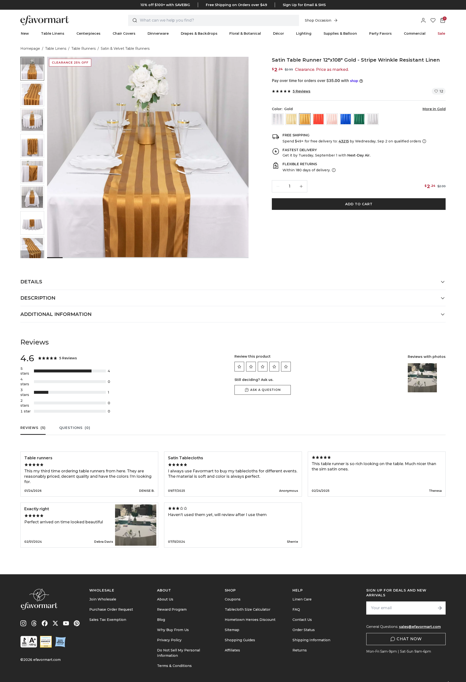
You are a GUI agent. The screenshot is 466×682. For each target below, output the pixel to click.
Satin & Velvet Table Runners (125, 48)
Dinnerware (158, 33)
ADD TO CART (359, 204)
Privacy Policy (169, 640)
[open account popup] (423, 20)
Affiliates (232, 650)
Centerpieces (88, 33)
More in (434, 109)
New (25, 33)
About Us (165, 599)
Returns (299, 650)
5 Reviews (301, 91)
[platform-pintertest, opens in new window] (77, 623)
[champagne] (291, 119)
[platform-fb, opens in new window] (45, 623)
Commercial (414, 33)
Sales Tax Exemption (107, 619)
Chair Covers (124, 33)
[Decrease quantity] (278, 186)
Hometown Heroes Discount (250, 619)
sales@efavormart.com (420, 626)
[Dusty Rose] (332, 119)
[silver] (373, 119)
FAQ (296, 609)
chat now (409, 639)
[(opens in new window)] (28, 642)
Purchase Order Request (111, 609)
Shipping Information (311, 640)
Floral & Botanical (245, 33)
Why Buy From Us (173, 630)
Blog (161, 619)
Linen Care (302, 599)
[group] (32, 69)
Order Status (303, 630)
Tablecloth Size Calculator (247, 609)
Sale (441, 33)
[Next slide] (32, 254)
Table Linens (52, 33)
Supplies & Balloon (340, 33)
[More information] (423, 141)
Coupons (233, 599)
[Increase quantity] (301, 186)
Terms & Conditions (174, 666)
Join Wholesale (102, 599)
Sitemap (232, 630)
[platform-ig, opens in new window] (23, 623)
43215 (344, 141)
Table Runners (83, 48)
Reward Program (172, 609)
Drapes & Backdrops (199, 33)
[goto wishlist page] (433, 20)
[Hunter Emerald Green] (359, 119)
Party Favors (380, 33)
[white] (277, 119)
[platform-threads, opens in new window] (34, 623)
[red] (318, 119)
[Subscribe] (440, 608)
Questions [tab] (74, 428)
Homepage (30, 48)
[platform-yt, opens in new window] (66, 623)
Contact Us (302, 619)
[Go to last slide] (32, 61)
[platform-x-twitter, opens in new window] (55, 623)
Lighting (303, 33)
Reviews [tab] (33, 428)
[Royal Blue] (345, 119)
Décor (278, 33)
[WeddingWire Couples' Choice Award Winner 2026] (46, 642)
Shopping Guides (240, 640)
